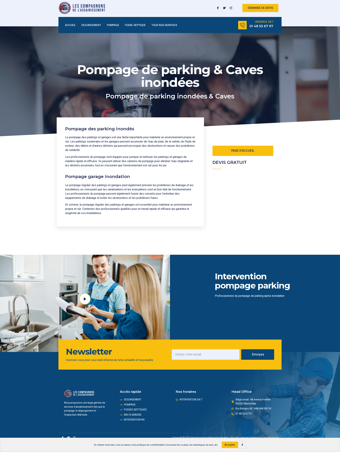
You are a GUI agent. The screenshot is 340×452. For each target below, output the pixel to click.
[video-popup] (85, 299)
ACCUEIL (70, 25)
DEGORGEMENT (91, 25)
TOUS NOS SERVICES (164, 25)
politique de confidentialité (150, 445)
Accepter (230, 445)
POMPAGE (113, 25)
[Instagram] (231, 8)
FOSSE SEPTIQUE (135, 25)
